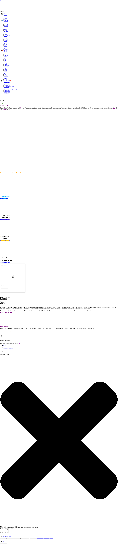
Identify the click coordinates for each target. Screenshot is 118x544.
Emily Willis (6, 31)
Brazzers (5, 18)
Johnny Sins (6, 34)
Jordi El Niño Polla (7, 35)
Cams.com (5, 56)
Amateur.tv (5, 51)
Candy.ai (5, 15)
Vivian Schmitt (6, 49)
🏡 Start (3, 13)
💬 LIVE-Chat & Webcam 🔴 (6, 80)
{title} (3, 539)
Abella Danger (6, 21)
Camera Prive (6, 55)
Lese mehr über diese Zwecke (6, 536)
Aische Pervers (6, 22)
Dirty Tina (5, 29)
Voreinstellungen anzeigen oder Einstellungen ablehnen (21, 538)
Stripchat (5, 71)
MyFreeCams (6, 66)
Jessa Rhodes (6, 33)
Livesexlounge (6, 63)
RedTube (5, 69)
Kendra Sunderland (7, 37)
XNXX (5, 77)
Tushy (5, 72)
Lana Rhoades (6, 40)
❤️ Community (4, 50)
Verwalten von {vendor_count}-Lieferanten (8, 535)
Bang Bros (5, 17)
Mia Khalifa (6, 42)
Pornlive (5, 68)
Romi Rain (5, 46)
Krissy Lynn (6, 39)
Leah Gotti (5, 41)
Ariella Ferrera (6, 26)
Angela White (6, 25)
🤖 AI (3, 14)
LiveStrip (5, 64)
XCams (5, 74)
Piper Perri (5, 45)
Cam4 (5, 54)
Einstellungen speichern (33, 538)
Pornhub (5, 67)
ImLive (5, 61)
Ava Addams (6, 27)
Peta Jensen (5, 44)
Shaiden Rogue (6, 47)
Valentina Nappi (6, 48)
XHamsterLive (6, 76)
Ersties (5, 59)
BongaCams (6, 53)
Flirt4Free (5, 60)
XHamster (5, 75)
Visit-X (5, 73)
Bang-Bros (4, 109)
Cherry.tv (5, 58)
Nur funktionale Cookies (10, 538)
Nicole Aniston (6, 43)
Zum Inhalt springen (3, 0)
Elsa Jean (5, 30)
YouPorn (5, 79)
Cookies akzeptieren (3, 538)
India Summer (6, 32)
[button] (0, 353)
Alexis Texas (6, 24)
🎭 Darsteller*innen (5, 20)
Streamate (5, 70)
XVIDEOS (5, 78)
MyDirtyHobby (6, 65)
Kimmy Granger (6, 38)
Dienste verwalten (4, 534)
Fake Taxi (5, 19)
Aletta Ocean (6, 23)
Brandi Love (6, 28)
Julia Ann (5, 36)
